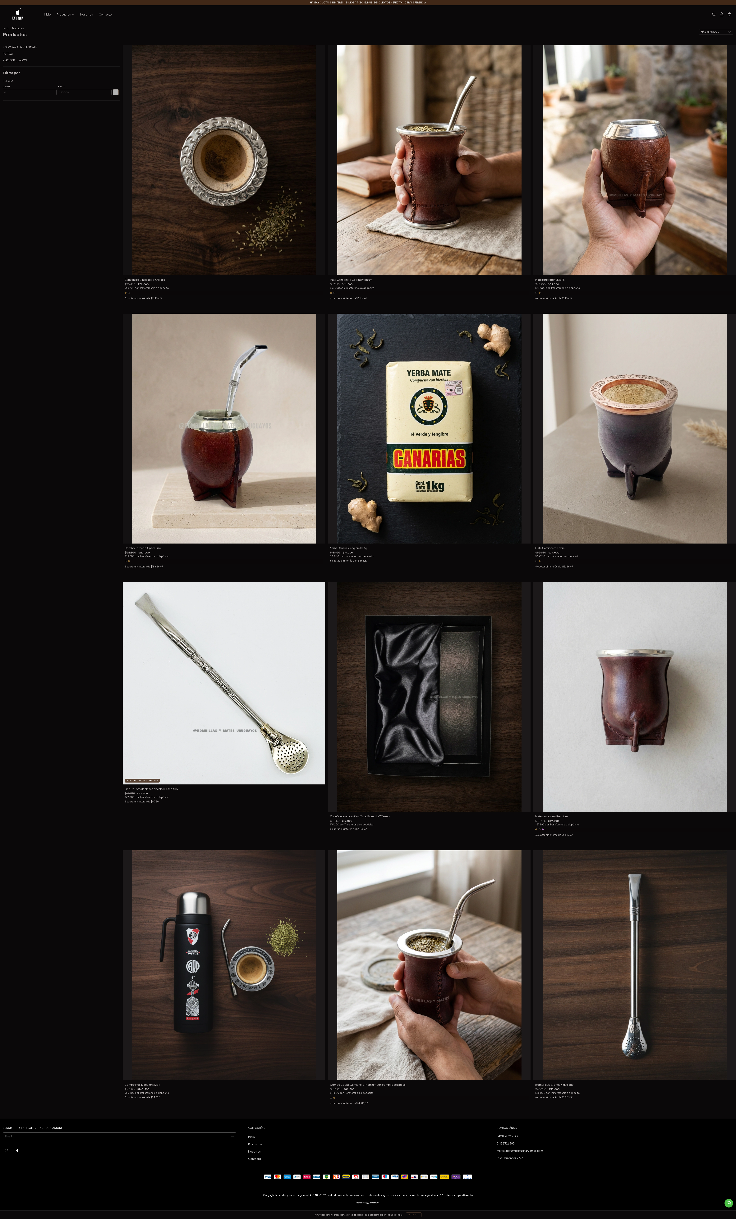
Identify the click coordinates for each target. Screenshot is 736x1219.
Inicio (47, 14)
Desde (6, 86)
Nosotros (86, 14)
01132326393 (506, 1143)
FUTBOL (8, 53)
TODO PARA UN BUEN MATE (20, 47)
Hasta (61, 86)
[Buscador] (714, 14)
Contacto (105, 14)
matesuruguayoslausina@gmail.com (520, 1150)
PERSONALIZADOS (15, 60)
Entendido (413, 1215)
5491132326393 (507, 1136)
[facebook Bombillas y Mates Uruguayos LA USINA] (17, 1150)
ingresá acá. (432, 1195)
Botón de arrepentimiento (457, 1195)
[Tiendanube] (368, 1203)
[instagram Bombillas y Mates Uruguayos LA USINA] (7, 1150)
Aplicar (116, 92)
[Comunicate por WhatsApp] (728, 1203)
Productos (64, 14)
